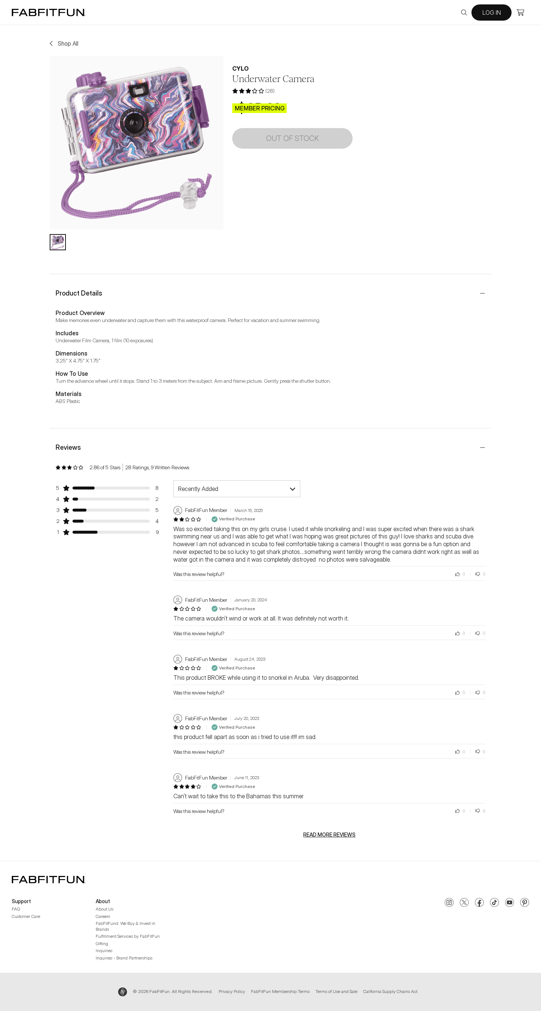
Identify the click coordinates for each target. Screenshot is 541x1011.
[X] (464, 903)
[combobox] (236, 488)
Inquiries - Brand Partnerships (124, 958)
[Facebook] (479, 903)
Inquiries (104, 950)
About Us (104, 909)
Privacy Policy (232, 991)
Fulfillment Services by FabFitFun (128, 936)
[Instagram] (449, 903)
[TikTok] (494, 903)
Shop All (68, 43)
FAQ (16, 909)
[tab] (58, 242)
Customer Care (26, 916)
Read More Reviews (329, 834)
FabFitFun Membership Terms (280, 991)
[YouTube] (509, 903)
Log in (491, 12)
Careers (103, 916)
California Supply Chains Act (390, 991)
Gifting (102, 943)
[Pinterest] (524, 903)
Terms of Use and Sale (336, 991)
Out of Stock (292, 138)
